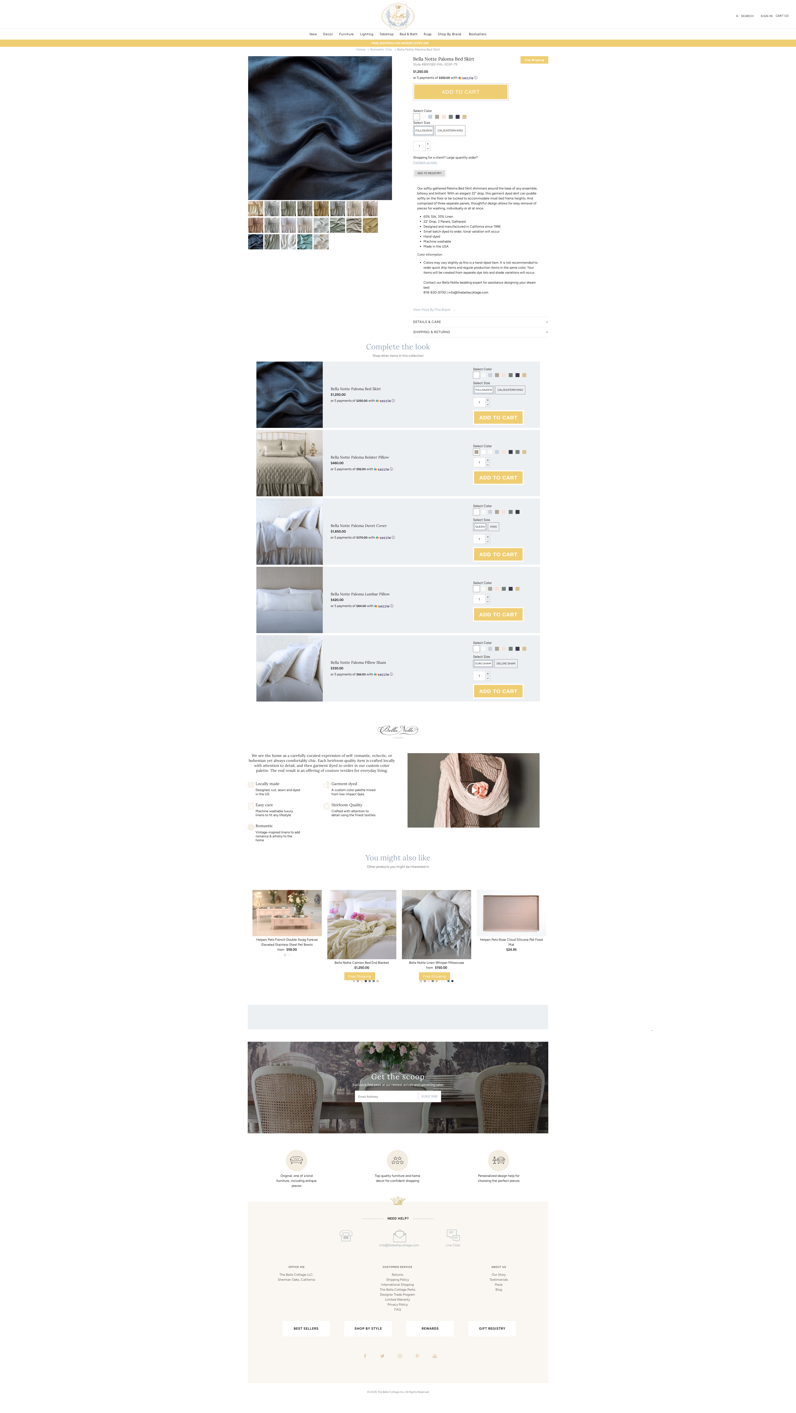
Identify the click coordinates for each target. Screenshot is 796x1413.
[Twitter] (382, 1356)
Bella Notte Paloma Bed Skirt (356, 388)
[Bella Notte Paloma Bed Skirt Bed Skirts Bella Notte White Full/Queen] (288, 225)
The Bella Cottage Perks (397, 1290)
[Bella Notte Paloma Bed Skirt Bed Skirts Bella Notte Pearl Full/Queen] (370, 208)
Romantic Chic (381, 49)
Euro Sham (483, 663)
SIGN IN (767, 16)
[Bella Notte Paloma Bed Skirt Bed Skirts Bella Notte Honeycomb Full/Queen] (321, 208)
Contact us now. (425, 162)
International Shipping (397, 1285)
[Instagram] (399, 1356)
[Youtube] (434, 1356)
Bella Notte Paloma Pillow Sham (358, 662)
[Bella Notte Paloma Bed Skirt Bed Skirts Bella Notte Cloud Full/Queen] (272, 208)
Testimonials (498, 1280)
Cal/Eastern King (450, 130)
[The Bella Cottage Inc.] (398, 4)
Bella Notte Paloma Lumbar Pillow (360, 594)
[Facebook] (364, 1356)
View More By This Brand (431, 310)
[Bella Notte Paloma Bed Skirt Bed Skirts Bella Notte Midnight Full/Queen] (320, 128)
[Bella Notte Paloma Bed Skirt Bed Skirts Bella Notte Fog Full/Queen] (304, 208)
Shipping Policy (397, 1280)
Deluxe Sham (506, 663)
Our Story (499, 1275)
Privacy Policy (397, 1304)
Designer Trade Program (397, 1294)
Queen (480, 526)
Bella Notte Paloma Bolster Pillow (360, 457)
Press (498, 1285)
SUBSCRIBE (429, 1096)
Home (360, 49)
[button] (480, 78)
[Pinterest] (416, 1356)
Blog (498, 1290)
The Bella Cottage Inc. (391, 1392)
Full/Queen (423, 130)
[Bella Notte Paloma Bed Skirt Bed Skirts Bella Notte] (255, 208)
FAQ (397, 1309)
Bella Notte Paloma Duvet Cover (359, 525)
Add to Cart (461, 92)
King (493, 526)
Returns (397, 1275)
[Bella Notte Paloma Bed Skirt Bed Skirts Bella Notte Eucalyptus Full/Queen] (288, 208)
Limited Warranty (397, 1299)
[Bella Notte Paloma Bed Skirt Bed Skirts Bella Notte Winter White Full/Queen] (304, 225)
